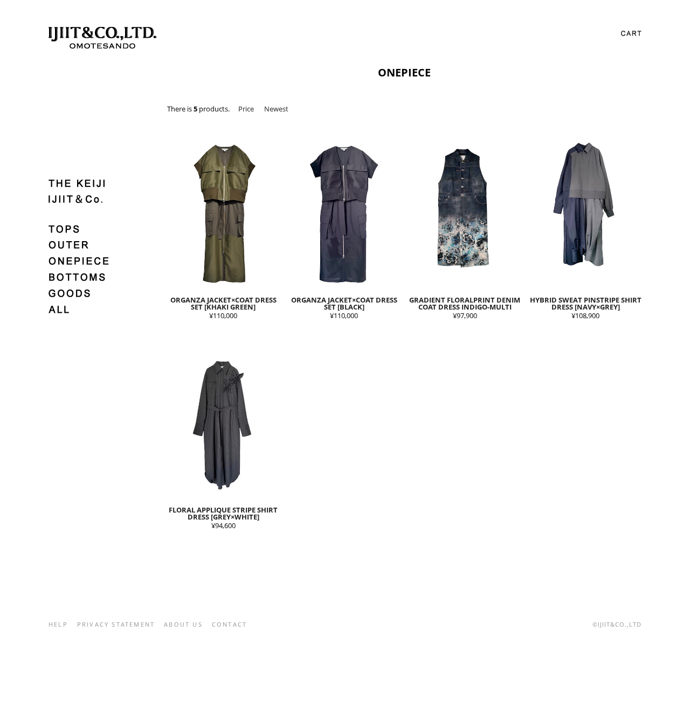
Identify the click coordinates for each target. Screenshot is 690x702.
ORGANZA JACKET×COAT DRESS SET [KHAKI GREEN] (223, 303)
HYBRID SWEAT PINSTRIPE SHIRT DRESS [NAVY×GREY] (585, 303)
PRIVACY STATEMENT (116, 624)
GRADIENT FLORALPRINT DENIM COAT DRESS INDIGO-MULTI (464, 303)
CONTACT (229, 624)
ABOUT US (183, 624)
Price (246, 109)
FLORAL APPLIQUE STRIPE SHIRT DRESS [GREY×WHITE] (223, 513)
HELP (58, 624)
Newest (276, 109)
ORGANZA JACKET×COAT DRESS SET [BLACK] (344, 303)
